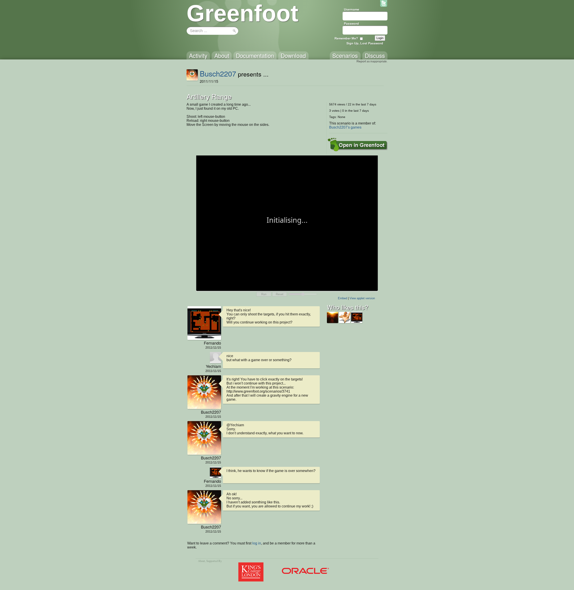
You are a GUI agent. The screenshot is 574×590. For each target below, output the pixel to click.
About (201, 561)
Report (361, 61)
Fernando (212, 343)
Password (351, 23)
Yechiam (213, 366)
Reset (279, 294)
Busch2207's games (345, 127)
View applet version (362, 298)
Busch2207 (218, 73)
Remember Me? (346, 38)
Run (263, 294)
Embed (342, 298)
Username (351, 9)
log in (256, 543)
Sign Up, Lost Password (364, 43)
